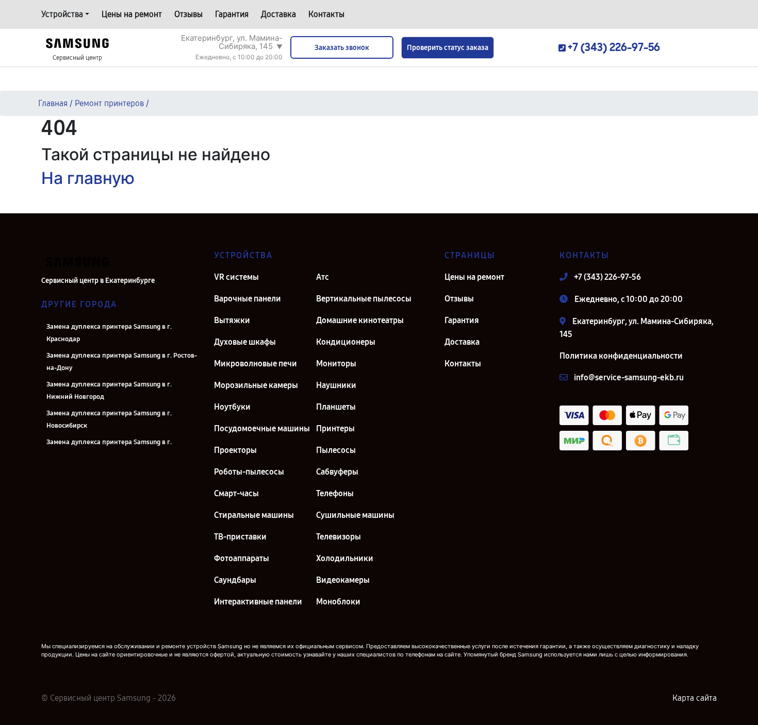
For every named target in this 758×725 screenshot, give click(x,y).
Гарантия (232, 14)
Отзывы (188, 14)
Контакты (326, 14)
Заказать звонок (342, 47)
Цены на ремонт (132, 14)
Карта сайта (694, 698)
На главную (88, 178)
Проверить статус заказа (447, 47)
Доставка (278, 14)
